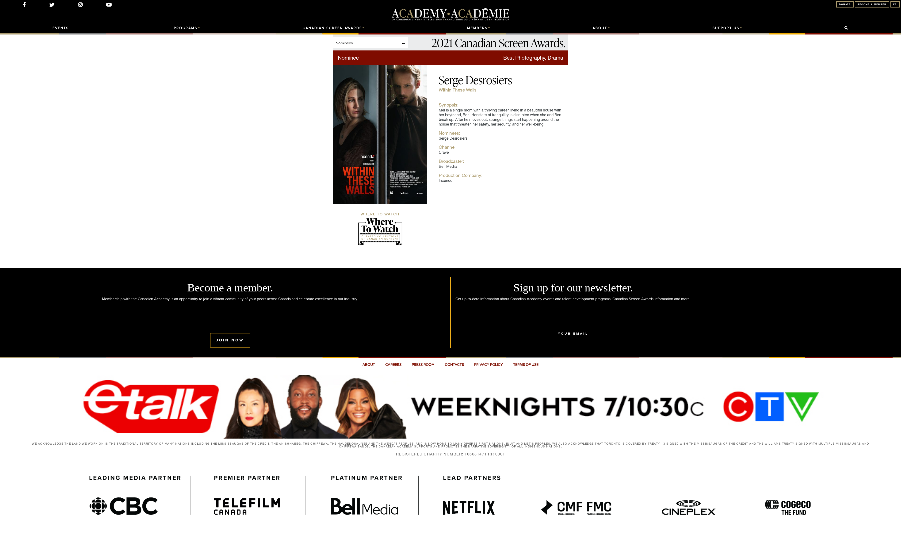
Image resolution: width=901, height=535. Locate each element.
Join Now (230, 340)
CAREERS (393, 365)
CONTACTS (454, 365)
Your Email (573, 333)
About (600, 28)
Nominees (344, 43)
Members (477, 28)
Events (61, 28)
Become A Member (872, 4)
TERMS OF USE (525, 365)
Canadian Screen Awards (332, 28)
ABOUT (369, 365)
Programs (185, 28)
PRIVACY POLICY (488, 365)
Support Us (726, 28)
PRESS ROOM (423, 365)
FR (895, 4)
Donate (845, 4)
